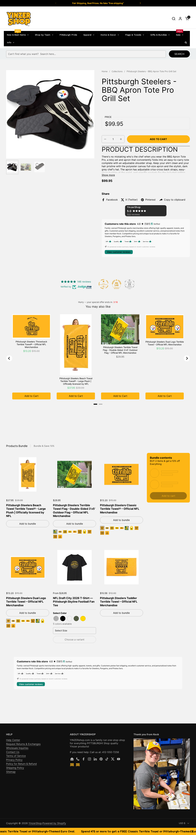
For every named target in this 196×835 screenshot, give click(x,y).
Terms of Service (16, 755)
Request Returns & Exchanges (23, 744)
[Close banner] (192, 831)
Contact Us (12, 751)
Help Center (13, 740)
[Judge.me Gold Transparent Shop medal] (103, 284)
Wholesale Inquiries (17, 748)
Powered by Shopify (54, 823)
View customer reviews (119, 252)
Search (179, 53)
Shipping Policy (15, 767)
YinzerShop (35, 823)
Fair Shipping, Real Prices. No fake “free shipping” (98, 3)
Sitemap (11, 771)
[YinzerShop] (19, 18)
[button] (173, 19)
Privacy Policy (14, 759)
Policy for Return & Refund (21, 763)
